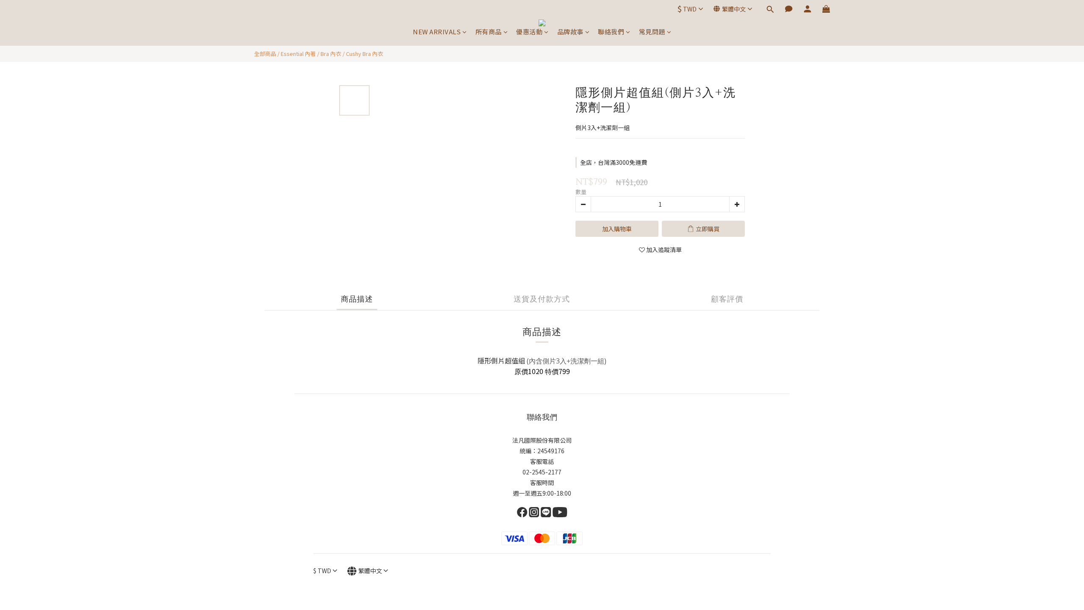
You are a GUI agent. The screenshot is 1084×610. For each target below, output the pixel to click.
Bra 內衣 (331, 54)
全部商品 (265, 54)
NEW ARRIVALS (437, 31)
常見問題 (652, 31)
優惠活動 (529, 31)
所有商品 (489, 31)
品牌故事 (570, 31)
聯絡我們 (611, 31)
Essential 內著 (298, 54)
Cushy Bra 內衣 (364, 54)
